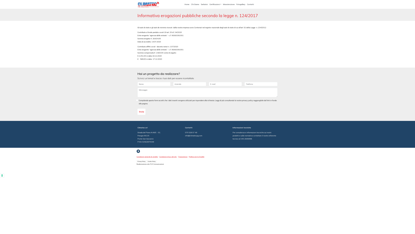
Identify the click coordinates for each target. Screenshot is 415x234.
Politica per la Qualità (196, 157)
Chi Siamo (195, 4)
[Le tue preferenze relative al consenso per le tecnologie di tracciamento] (2, 175)
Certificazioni (214, 4)
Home (186, 4)
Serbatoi (204, 4)
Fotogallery (240, 4)
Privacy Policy (141, 161)
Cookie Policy (152, 161)
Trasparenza (182, 157)
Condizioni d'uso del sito (168, 157)
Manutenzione (229, 4)
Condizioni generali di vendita (147, 157)
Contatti (250, 4)
